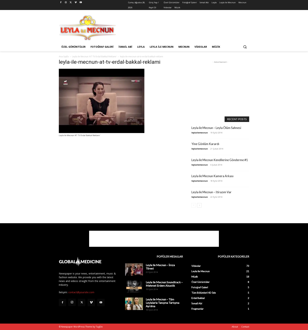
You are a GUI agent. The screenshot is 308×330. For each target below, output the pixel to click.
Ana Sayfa (64, 56)
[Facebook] (61, 3)
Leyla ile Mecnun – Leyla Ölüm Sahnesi (216, 128)
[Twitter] (71, 3)
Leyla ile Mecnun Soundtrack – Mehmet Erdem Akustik (164, 283)
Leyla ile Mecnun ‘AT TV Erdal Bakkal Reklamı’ (94, 56)
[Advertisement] (181, 27)
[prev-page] (193, 205)
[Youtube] (81, 3)
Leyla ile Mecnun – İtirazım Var (211, 192)
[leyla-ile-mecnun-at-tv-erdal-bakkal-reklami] (101, 132)
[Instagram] (66, 3)
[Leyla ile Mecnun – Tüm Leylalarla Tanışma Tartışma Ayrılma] (134, 304)
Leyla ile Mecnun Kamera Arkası (212, 176)
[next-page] (199, 205)
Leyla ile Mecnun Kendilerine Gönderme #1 (219, 160)
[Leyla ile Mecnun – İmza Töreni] (134, 269)
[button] (245, 46)
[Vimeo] (76, 3)
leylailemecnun (199, 132)
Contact (245, 326)
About (235, 326)
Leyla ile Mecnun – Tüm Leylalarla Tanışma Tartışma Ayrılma (162, 303)
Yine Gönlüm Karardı (205, 144)
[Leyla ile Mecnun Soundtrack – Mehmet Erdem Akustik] (134, 286)
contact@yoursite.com (81, 292)
